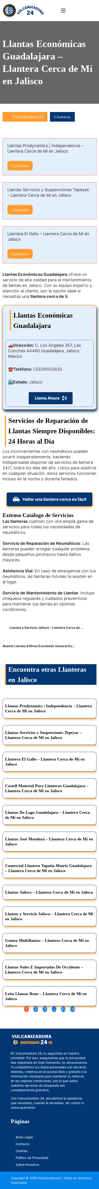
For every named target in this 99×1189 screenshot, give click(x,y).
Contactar (20, 165)
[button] (51, 398)
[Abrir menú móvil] (63, 10)
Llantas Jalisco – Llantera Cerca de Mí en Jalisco (49, 892)
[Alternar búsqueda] (89, 10)
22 (63, 1009)
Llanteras (62, 117)
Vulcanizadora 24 (27, 117)
